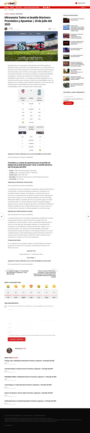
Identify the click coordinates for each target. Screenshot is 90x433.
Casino (12, 7)
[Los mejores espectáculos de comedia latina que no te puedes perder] (66, 43)
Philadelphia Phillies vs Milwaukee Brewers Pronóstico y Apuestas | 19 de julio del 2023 (30, 377)
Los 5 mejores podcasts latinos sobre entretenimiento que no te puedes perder (77, 71)
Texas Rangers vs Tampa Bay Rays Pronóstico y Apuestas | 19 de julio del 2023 (28, 385)
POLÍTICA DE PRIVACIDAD (9, 415)
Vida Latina (19, 7)
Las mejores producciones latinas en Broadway (76, 49)
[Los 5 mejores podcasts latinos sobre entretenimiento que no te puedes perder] (66, 71)
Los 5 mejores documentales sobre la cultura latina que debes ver (77, 85)
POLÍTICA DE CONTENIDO (27, 415)
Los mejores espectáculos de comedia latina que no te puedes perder (77, 43)
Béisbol (16, 358)
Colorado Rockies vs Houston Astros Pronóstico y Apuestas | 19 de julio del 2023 (28, 369)
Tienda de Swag (81, 3)
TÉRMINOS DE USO (18, 415)
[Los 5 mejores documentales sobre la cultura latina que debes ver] (66, 85)
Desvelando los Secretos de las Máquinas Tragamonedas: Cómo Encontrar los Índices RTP (77, 36)
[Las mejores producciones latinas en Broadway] (66, 50)
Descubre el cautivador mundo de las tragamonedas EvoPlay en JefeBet (77, 78)
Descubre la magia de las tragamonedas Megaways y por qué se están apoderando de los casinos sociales (77, 64)
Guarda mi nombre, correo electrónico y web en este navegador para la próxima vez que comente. (33, 335)
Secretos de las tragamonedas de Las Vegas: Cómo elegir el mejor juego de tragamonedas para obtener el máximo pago (77, 28)
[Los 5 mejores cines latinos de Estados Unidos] (66, 20)
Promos (6, 7)
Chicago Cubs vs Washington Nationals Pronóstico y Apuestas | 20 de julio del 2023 (29, 361)
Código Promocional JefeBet (31, 7)
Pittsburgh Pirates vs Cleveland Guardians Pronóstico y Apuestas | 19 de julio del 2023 (30, 401)
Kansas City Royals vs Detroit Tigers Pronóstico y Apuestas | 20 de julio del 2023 (28, 393)
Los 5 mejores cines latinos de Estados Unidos (77, 19)
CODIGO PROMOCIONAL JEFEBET (39, 415)
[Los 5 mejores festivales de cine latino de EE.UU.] (66, 57)
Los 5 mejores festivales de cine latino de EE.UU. (77, 56)
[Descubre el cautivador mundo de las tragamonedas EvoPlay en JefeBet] (66, 78)
